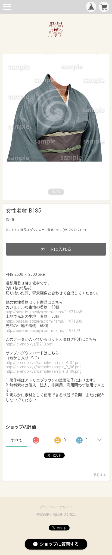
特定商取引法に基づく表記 (56, 514)
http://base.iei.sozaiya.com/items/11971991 (44, 330)
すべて (16, 440)
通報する (99, 475)
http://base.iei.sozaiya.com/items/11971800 (44, 321)
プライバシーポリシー (56, 507)
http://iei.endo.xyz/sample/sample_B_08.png (44, 367)
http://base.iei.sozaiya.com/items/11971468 (44, 312)
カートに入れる (56, 249)
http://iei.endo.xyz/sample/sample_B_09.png (44, 371)
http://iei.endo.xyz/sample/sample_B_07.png (44, 362)
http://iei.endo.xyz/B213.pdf (29, 344)
